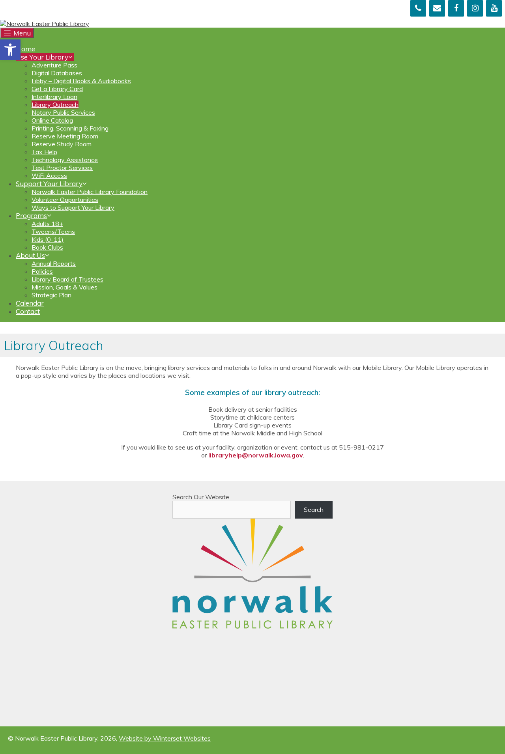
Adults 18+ (47, 224)
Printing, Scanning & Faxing (70, 128)
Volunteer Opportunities (65, 199)
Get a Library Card (57, 89)
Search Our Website (200, 497)
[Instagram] (475, 8)
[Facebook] (456, 8)
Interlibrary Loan (54, 97)
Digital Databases (57, 73)
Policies (42, 271)
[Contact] (437, 8)
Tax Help (44, 152)
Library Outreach (55, 104)
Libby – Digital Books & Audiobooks (81, 81)
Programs (31, 215)
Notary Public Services (63, 112)
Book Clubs (47, 247)
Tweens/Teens (53, 231)
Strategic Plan (51, 295)
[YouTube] (494, 8)
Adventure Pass (54, 65)
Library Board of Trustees (67, 279)
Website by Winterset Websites (165, 738)
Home (25, 49)
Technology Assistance (65, 160)
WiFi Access (49, 175)
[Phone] (418, 8)
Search (314, 509)
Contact (28, 311)
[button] (10, 49)
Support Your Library (49, 183)
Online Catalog (52, 120)
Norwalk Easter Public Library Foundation (90, 192)
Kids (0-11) (48, 239)
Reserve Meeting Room (65, 136)
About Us (30, 255)
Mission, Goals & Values (64, 287)
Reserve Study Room (62, 144)
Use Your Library (42, 57)
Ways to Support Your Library (73, 207)
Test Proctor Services (62, 168)
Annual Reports (54, 263)
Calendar (30, 303)
